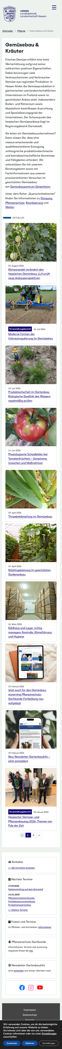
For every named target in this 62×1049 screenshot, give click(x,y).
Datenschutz (30, 1014)
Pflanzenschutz (14, 202)
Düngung (46, 198)
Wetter (9, 207)
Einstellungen (49, 1033)
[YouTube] (40, 987)
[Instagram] (31, 987)
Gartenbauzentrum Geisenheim (30, 186)
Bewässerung (34, 202)
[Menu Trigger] (54, 7)
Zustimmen (12, 1043)
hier (31, 950)
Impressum (30, 1009)
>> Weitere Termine (18, 910)
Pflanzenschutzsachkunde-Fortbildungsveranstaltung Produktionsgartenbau (21, 901)
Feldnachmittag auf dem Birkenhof (25, 889)
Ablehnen (29, 1043)
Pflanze (21, 31)
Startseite (7, 31)
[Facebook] (22, 987)
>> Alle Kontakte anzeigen (21, 868)
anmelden (19, 970)
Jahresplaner (44, 927)
